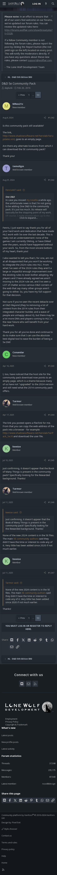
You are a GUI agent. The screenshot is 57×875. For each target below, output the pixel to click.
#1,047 (51, 572)
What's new (9, 727)
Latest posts (7, 735)
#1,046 (51, 502)
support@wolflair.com (40, 60)
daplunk (9, 87)
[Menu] (4, 3)
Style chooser (10, 828)
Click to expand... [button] (29, 217)
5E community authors (25, 538)
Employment (11, 718)
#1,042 (51, 117)
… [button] (33, 94)
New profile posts (10, 742)
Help (4, 855)
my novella (32, 200)
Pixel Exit (16, 822)
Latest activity (8, 748)
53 (38, 94)
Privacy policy (8, 849)
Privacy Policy (11, 721)
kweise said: (12, 512)
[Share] (45, 118)
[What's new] (46, 3)
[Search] (53, 3)
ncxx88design (48, 783)
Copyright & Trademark (16, 724)
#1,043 (51, 365)
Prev (22, 94)
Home (4, 862)
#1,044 (51, 414)
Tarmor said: (12, 582)
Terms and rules (9, 842)
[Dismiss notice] (51, 16)
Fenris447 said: (14, 189)
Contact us (7, 835)
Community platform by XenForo (28, 816)
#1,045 (51, 460)
